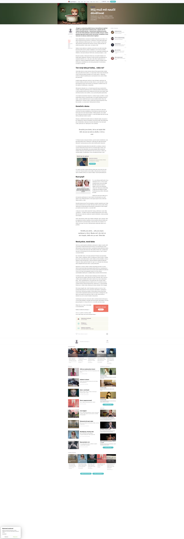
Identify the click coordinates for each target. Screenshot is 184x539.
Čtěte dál (70, 366)
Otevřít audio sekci (108, 404)
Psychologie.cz (72, 1)
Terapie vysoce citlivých (110, 355)
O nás (97, 1)
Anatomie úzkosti (93, 158)
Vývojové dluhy (103, 375)
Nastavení (6, 536)
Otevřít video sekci (108, 447)
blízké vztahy (70, 48)
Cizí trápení (83, 411)
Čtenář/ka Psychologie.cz (70, 34)
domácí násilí (70, 43)
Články (79, 1)
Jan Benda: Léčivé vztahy (105, 429)
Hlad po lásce (80, 354)
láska (69, 42)
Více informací (4, 533)
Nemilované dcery (118, 31)
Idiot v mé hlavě (84, 390)
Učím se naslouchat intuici (119, 37)
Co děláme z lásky (110, 460)
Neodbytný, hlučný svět (87, 431)
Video (85, 1)
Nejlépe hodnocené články (86, 473)
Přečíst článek (92, 163)
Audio (82, 1)
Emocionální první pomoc (101, 355)
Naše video (102, 408)
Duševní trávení (118, 43)
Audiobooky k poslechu (105, 366)
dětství (69, 40)
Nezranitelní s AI (85, 442)
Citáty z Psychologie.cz (98, 473)
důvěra (69, 41)
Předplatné (113, 1)
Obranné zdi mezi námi (86, 421)
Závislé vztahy (103, 387)
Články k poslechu (114, 28)
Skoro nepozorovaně (118, 57)
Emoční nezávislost (72, 354)
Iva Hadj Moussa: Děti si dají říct (107, 417)
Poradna (88, 1)
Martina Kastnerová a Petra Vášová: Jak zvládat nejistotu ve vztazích (83, 190)
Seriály (91, 1)
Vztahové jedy (103, 399)
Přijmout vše (15, 536)
